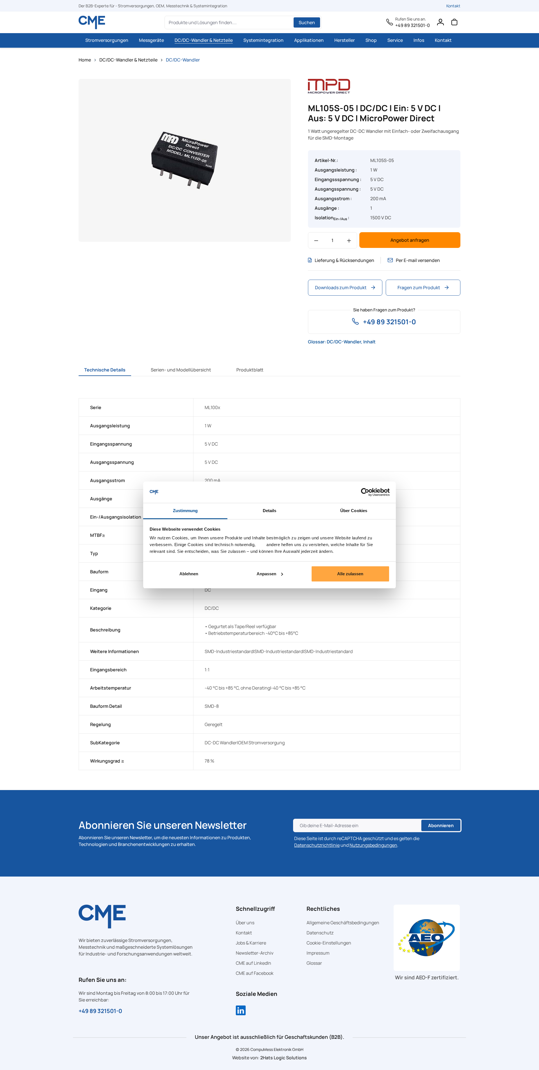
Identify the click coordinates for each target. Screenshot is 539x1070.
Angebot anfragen (409, 240)
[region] (185, 160)
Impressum (318, 953)
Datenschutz (320, 933)
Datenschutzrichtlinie (317, 845)
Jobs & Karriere (251, 943)
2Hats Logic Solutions (283, 1058)
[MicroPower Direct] (329, 86)
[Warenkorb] (454, 23)
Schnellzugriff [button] (255, 908)
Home (85, 60)
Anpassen (266, 573)
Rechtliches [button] (323, 908)
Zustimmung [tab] (185, 510)
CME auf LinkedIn (253, 963)
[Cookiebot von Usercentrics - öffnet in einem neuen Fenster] (365, 492)
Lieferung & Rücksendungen (344, 260)
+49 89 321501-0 (412, 25)
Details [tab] (270, 510)
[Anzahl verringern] (316, 240)
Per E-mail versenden (418, 260)
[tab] (105, 370)
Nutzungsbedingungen (373, 845)
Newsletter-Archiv (254, 953)
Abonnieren (441, 825)
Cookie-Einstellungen (329, 943)
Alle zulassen (350, 573)
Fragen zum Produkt (419, 287)
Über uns (245, 923)
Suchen (307, 22)
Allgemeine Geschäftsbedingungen (343, 923)
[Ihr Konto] (440, 23)
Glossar (314, 963)
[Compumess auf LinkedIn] (241, 1011)
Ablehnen (188, 573)
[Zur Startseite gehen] (92, 22)
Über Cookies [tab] (353, 510)
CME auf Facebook (254, 973)
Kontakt (453, 5)
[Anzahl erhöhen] (349, 240)
